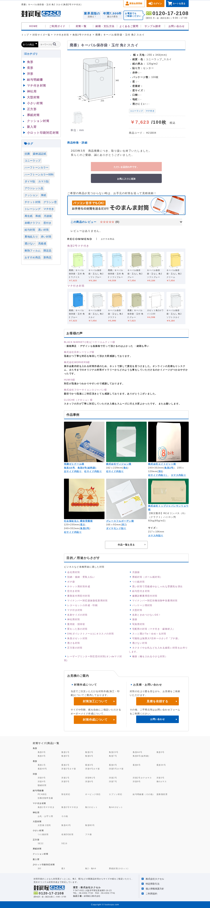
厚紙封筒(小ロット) (118, 868)
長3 (82, 524)
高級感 (42, 243)
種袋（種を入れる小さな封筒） (150, 656)
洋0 (160, 471)
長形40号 (42, 769)
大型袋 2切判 (44, 825)
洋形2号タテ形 (68, 769)
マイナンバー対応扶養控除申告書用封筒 (155, 600)
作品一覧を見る (126, 544)
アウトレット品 (34, 188)
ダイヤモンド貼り (116, 528)
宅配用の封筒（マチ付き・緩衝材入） (153, 629)
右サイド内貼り (93, 471)
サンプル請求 (153, 26)
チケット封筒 (33, 202)
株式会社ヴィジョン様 (118, 464)
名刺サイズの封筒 (77, 614)
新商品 (47, 257)
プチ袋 (88, 834)
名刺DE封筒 (67, 834)
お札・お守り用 (45, 816)
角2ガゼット (91, 807)
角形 (30, 62)
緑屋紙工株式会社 (92, 896)
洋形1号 (65, 778)
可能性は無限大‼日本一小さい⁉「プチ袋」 (156, 638)
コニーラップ (136, 111)
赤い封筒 (46, 236)
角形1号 (65, 752)
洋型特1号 (90, 778)
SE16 (64, 843)
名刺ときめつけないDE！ (146, 614)
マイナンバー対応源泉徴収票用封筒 (87, 600)
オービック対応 (93, 794)
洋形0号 (42, 778)
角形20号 (113, 752)
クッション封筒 (38, 121)
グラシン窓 (50, 202)
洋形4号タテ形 (92, 769)
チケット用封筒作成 (78, 586)
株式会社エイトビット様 (162, 464)
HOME (33, 26)
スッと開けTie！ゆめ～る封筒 (149, 633)
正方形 (32, 109)
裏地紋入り (31, 236)
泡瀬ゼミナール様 (74, 464)
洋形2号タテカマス (142, 778)
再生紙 (28, 216)
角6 (125, 467)
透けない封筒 (139, 643)
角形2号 (169, 467)
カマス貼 (43, 181)
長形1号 (42, 765)
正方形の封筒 (74, 647)
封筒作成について (95, 719)
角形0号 (42, 752)
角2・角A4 (90, 868)
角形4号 (42, 756)
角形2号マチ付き (78, 245)
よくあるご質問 (128, 26)
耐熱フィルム (33, 250)
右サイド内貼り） (158, 475)
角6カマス (162, 781)
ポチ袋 (71, 581)
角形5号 (65, 756)
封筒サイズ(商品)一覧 (46, 743)
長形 (30, 67)
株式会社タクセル (155, 879)
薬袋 (134, 619)
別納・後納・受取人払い (81, 577)
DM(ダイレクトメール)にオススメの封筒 (90, 633)
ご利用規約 (151, 893)
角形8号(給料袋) (87, 467)
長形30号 (161, 765)
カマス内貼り (178, 475)
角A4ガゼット (116, 807)
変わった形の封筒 (77, 629)
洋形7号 (113, 781)
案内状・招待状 (76, 624)
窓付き (47, 222)
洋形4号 (42, 781)
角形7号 (113, 756)
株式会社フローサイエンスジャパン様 (85, 389)
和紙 (38, 216)
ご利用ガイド (57, 26)
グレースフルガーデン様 (120, 521)
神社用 (32, 91)
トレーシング (33, 209)
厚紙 (43, 195)
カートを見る (179, 3)
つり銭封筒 (138, 581)
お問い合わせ (176, 26)
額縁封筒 (42, 785)
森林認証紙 (39, 153)
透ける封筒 (73, 643)
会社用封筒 (73, 572)
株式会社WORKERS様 (77, 362)
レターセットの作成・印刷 (82, 605)
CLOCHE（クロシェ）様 (78, 400)
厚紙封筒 (33, 115)
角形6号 (89, 756)
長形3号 (89, 765)
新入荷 (32, 126)
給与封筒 (30, 229)
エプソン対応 (115, 794)
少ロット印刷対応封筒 (44, 864)
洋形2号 (113, 778)
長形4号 (113, 765)
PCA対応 (42, 794)
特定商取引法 (152, 883)
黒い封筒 (43, 229)
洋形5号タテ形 (116, 769)
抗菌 (27, 153)
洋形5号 (65, 781)
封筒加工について (95, 701)
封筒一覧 (81, 26)
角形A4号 (69, 467)
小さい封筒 (35, 103)
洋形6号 (89, 781)
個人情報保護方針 (155, 888)
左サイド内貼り (73, 471)
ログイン (157, 3)
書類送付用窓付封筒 (78, 595)
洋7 (124, 524)
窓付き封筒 (73, 591)
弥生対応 (65, 794)
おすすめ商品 (33, 257)
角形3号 (161, 752)
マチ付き (150, 111)
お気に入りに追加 (126, 178)
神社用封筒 (73, 619)
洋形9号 (137, 781)
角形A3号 (66, 825)
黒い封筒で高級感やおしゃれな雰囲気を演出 (157, 586)
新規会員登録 (135, 3)
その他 (64, 816)
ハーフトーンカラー (36, 167)
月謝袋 (136, 572)
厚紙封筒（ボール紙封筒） (147, 577)
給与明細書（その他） (144, 794)
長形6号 (137, 765)
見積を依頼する (157, 701)
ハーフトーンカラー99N (39, 174)
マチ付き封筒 (76, 285)
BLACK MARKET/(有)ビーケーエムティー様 (89, 342)
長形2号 (65, 765)
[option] (97, 79)
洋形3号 (161, 778)
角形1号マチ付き (46, 807)
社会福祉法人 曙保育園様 (78, 521)
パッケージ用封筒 (142, 605)
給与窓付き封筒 (141, 591)
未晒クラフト (33, 222)
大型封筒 (137, 610)
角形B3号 (90, 825)
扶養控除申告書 (45, 798)
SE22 (41, 843)
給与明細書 (35, 79)
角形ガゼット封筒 (77, 638)
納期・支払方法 (104, 26)
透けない (30, 243)
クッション (31, 195)
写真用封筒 (138, 624)
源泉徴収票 (162, 794)
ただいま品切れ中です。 (126, 166)
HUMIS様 (69, 379)
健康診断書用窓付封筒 (145, 595)
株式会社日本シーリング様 (79, 352)
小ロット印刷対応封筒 (43, 132)
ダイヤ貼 (30, 181)
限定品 (47, 250)
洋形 (30, 73)
